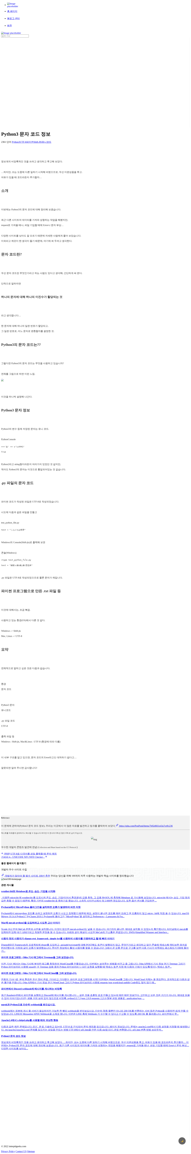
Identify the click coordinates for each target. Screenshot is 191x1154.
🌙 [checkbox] (182, 1141)
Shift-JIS (38, 142)
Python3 (16, 142)
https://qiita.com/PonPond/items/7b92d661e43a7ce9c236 (146, 826)
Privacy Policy (8, 1151)
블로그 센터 (13, 18)
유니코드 (46, 142)
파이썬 (30, 142)
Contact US (21, 1151)
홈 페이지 (12, 11)
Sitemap (31, 1151)
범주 (9, 25)
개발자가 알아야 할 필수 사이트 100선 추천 (27, 876)
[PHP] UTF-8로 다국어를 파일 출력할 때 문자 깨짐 (30, 853)
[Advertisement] (13, 82)
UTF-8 (23, 142)
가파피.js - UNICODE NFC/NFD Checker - (23, 857)
